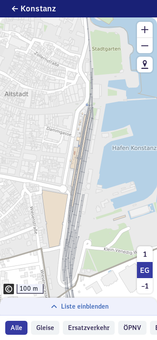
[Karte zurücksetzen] (145, 64)
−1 (145, 286)
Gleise (45, 328)
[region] (78, 166)
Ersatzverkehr (88, 328)
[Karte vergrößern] (145, 29)
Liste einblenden (85, 306)
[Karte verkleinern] (145, 45)
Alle (16, 328)
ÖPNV (132, 328)
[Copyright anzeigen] (8, 289)
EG (145, 270)
